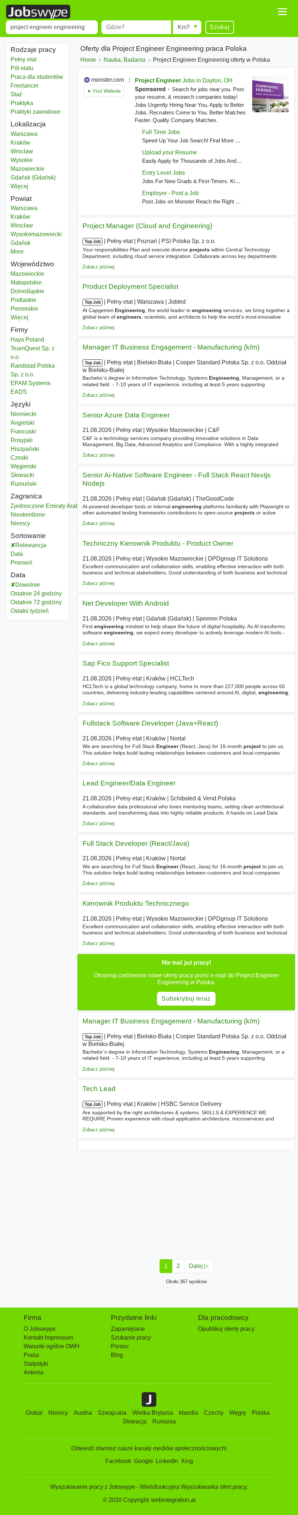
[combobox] (52, 27)
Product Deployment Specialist (130, 286)
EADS (19, 392)
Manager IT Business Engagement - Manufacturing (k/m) (170, 347)
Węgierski (23, 466)
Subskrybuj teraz (186, 998)
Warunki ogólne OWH (52, 1346)
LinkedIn (167, 1461)
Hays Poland (27, 339)
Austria (83, 1413)
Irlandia (188, 1413)
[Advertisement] (186, 1202)
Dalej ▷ (199, 1266)
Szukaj (220, 27)
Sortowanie (28, 536)
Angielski (23, 423)
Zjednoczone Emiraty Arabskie (50, 506)
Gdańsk (37, 243)
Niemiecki (23, 414)
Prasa (31, 1355)
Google (143, 1461)
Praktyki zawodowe (36, 112)
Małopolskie (37, 282)
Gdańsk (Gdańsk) (37, 177)
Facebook (118, 1461)
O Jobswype (40, 1329)
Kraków (37, 143)
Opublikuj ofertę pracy (226, 1329)
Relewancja (30, 545)
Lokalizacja (28, 124)
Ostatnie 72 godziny (36, 602)
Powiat (21, 198)
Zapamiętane (128, 1329)
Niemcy (48, 523)
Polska (261, 1413)
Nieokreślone (48, 515)
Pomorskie (37, 309)
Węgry (237, 1413)
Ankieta (33, 1372)
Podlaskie (37, 300)
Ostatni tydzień (30, 611)
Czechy (214, 1413)
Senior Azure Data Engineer (126, 415)
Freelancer (25, 85)
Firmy (19, 330)
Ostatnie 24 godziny (36, 593)
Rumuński (24, 484)
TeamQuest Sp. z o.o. (33, 352)
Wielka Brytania (152, 1413)
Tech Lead (99, 1088)
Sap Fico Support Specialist (125, 663)
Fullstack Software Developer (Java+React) (150, 723)
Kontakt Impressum (48, 1337)
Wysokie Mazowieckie (37, 164)
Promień (21, 562)
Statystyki (36, 1364)
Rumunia (164, 1421)
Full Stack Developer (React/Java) (135, 843)
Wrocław (37, 151)
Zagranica (26, 496)
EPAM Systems (31, 383)
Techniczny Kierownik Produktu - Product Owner (157, 543)
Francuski (23, 431)
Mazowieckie (37, 274)
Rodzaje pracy (33, 49)
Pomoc (120, 1346)
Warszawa (37, 134)
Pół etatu (22, 68)
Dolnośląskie (37, 291)
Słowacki (22, 475)
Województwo (32, 264)
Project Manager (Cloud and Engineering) (147, 226)
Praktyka (22, 103)
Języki (21, 404)
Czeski (19, 457)
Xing (187, 1461)
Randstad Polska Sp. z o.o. (33, 370)
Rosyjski (22, 440)
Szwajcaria (112, 1413)
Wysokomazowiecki (37, 234)
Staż (16, 94)
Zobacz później (98, 267)
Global (34, 1413)
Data (17, 554)
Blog (117, 1355)
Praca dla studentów (37, 77)
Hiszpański (25, 449)
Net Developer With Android (125, 603)
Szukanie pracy (131, 1337)
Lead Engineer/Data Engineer (129, 783)
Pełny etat (23, 59)
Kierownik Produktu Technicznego (135, 903)
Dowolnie (27, 585)
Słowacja (134, 1421)
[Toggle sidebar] (282, 12)
